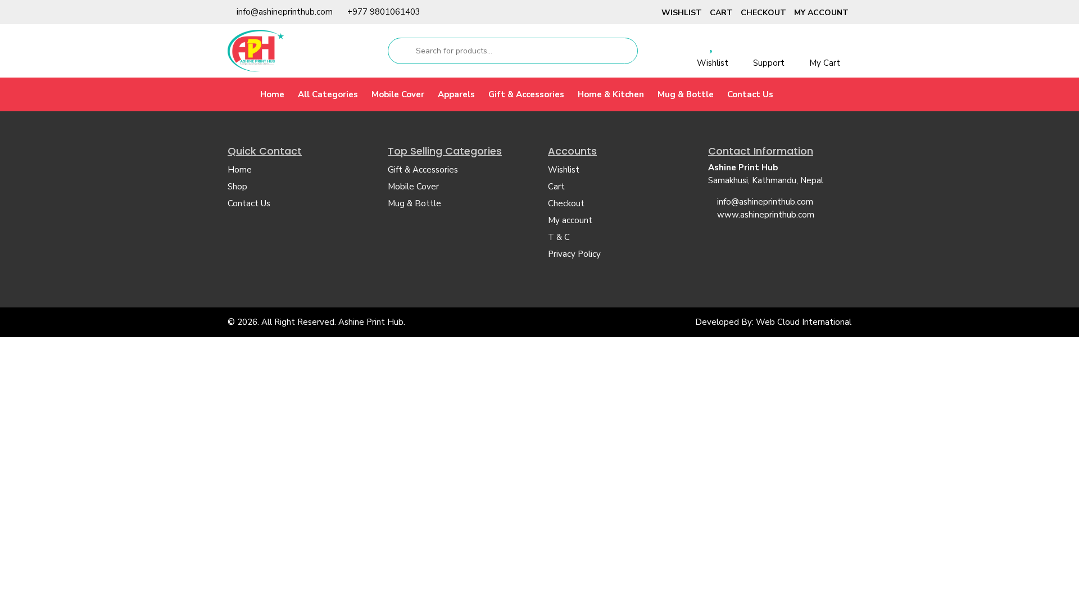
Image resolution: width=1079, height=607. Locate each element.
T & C (559, 237)
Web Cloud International (803, 322)
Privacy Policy (574, 254)
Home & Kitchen (611, 94)
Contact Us (750, 94)
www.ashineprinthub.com (765, 214)
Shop (237, 186)
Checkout (763, 12)
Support (769, 63)
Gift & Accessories (526, 94)
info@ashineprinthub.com (285, 11)
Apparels (456, 94)
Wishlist (681, 12)
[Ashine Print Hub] (256, 50)
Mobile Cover (397, 94)
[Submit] (401, 51)
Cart (721, 12)
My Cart (824, 63)
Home (272, 94)
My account (821, 12)
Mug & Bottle (686, 94)
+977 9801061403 (383, 11)
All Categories (328, 94)
